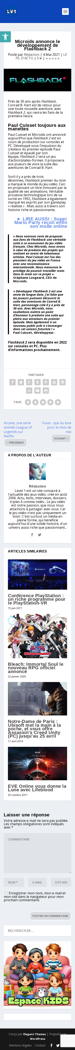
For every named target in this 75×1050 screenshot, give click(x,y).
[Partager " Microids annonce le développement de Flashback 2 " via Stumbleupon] (29, 390)
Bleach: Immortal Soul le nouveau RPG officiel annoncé (35, 668)
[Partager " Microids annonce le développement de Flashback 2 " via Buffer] (62, 382)
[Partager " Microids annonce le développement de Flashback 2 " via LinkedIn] (54, 382)
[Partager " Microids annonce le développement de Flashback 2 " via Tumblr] (37, 382)
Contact (40, 1045)
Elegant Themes (34, 1034)
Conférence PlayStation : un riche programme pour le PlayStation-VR (37, 599)
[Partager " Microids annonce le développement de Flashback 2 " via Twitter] (21, 382)
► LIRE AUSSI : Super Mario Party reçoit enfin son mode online (40, 222)
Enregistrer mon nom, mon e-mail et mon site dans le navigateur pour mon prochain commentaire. (35, 896)
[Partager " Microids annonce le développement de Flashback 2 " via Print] (46, 390)
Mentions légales (20, 1045)
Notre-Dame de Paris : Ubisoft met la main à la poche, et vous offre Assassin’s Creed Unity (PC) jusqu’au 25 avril (34, 729)
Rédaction (31, 54)
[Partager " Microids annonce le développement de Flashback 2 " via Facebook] (12, 382)
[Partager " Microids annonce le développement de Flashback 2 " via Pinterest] (46, 382)
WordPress (37, 1039)
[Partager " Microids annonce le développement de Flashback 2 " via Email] (37, 390)
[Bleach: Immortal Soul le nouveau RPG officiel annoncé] (37, 636)
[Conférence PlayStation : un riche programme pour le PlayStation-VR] (37, 574)
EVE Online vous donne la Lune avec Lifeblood (37, 788)
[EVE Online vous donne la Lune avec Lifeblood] (37, 763)
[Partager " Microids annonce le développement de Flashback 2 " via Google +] (29, 382)
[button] (5, 36)
